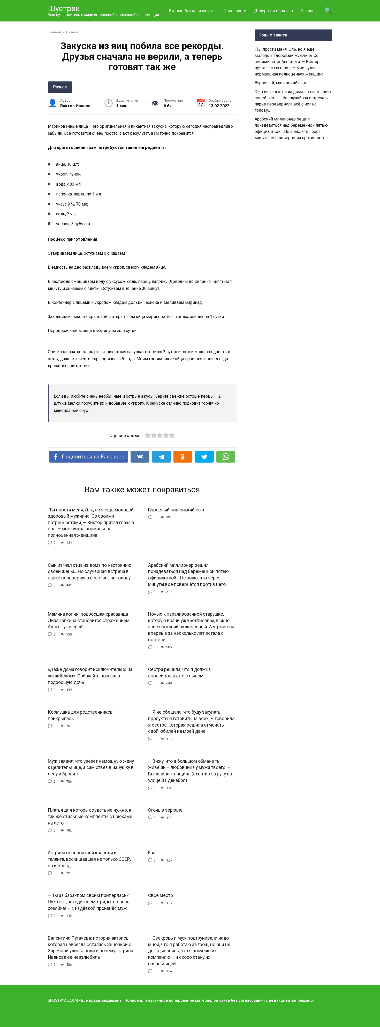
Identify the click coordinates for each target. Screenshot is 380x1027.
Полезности (234, 10)
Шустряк (64, 8)
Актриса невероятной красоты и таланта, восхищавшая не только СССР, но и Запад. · (89, 859)
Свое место (160, 895)
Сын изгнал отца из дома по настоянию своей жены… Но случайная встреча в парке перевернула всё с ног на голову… (90, 571)
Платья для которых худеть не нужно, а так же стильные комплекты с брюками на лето (90, 816)
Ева (151, 852)
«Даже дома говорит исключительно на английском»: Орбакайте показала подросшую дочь (90, 676)
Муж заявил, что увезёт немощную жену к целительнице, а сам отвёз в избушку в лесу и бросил (91, 767)
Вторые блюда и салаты (192, 10)
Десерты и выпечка (273, 10)
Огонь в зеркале (165, 810)
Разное (308, 10)
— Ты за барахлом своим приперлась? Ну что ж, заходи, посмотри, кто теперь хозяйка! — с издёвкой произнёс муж (89, 902)
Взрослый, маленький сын (176, 509)
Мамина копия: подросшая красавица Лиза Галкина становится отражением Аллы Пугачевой (89, 620)
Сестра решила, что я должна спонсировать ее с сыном (179, 672)
